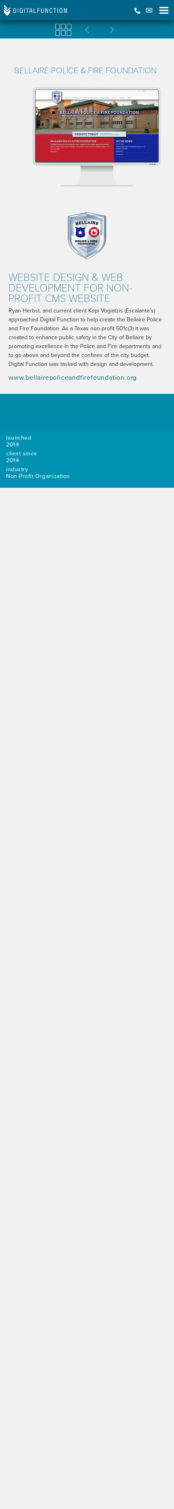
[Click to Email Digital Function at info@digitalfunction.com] (149, 10)
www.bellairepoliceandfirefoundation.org (72, 378)
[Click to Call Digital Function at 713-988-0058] (137, 10)
